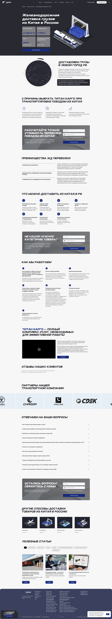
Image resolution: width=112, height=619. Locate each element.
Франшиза (62, 601)
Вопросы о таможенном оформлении (67, 611)
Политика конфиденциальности (27, 616)
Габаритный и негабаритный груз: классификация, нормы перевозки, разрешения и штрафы (30, 574)
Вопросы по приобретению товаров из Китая (68, 608)
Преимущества (38, 591)
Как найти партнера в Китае (26, 598)
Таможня (48, 547)
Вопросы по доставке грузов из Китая (67, 607)
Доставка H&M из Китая (51, 611)
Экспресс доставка (50, 597)
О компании (61, 2)
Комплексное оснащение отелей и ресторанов (64, 599)
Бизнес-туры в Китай (64, 593)
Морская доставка (61, 530)
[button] (91, 2)
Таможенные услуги (63, 596)
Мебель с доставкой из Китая (52, 604)
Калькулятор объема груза (27, 596)
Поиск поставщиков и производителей (65, 547)
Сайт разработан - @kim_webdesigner (83, 616)
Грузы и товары (38, 596)
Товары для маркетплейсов (65, 602)
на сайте (29, 274)
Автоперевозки (43, 530)
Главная (23, 6)
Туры (55, 2)
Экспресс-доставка (79, 530)
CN (109, 2)
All (25, 547)
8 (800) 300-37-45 (84, 591)
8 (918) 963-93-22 (83, 593)
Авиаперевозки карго (50, 601)
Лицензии (37, 594)
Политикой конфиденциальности (76, 137)
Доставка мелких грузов (51, 602)
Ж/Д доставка (49, 593)
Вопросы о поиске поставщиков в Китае (67, 610)
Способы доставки (30, 6)
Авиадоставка (25, 530)
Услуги (40, 2)
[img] (17, 611)
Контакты (68, 2)
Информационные (56, 550)
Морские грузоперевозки (51, 596)
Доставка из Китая (32, 547)
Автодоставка (49, 594)
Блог (72, 2)
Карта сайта (62, 616)
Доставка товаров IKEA (50, 608)
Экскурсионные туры (64, 594)
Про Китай (54, 547)
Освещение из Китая (50, 605)
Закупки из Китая (41, 547)
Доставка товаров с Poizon (51, 610)
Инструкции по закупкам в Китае (80, 547)
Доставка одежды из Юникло (65, 605)
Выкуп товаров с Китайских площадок (67, 597)
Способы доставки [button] (48, 2)
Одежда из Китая (63, 604)
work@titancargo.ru (84, 594)
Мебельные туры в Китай (64, 591)
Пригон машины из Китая (51, 607)
